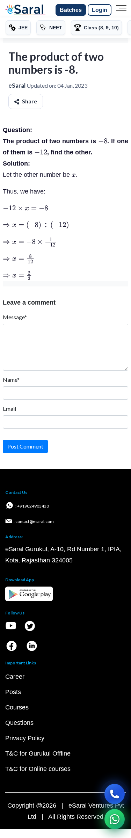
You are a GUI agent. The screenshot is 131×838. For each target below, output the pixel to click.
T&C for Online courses (38, 768)
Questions (19, 722)
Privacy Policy (24, 738)
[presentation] (103, 141)
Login (99, 10)
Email (9, 408)
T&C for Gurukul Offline (38, 753)
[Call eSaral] (114, 794)
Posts (13, 691)
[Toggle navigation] (121, 10)
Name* (11, 379)
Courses (17, 707)
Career (14, 676)
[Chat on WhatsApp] (114, 819)
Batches (71, 10)
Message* (15, 317)
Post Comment (25, 446)
